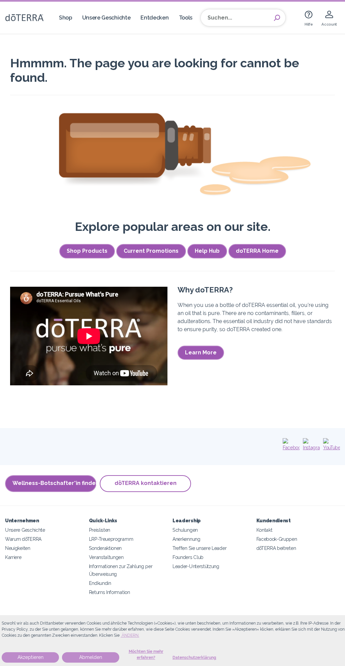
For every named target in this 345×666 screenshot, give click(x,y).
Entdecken (154, 17)
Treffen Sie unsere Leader (199, 548)
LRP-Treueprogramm (111, 539)
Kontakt (264, 530)
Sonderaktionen (105, 548)
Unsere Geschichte (106, 17)
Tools (185, 17)
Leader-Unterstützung (195, 566)
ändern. (130, 635)
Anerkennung (186, 539)
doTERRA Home (257, 251)
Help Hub (207, 251)
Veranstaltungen (106, 557)
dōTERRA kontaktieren (146, 483)
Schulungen (185, 530)
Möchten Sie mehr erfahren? (146, 654)
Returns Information (109, 592)
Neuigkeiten (17, 548)
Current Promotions (151, 251)
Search (277, 18)
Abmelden (90, 657)
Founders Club (187, 557)
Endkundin (100, 583)
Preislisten (100, 530)
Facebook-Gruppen (276, 539)
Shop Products (87, 251)
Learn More (201, 352)
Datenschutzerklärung (194, 657)
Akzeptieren (30, 657)
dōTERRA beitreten (276, 548)
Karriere (13, 557)
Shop (65, 17)
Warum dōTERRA (23, 539)
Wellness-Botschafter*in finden (54, 483)
